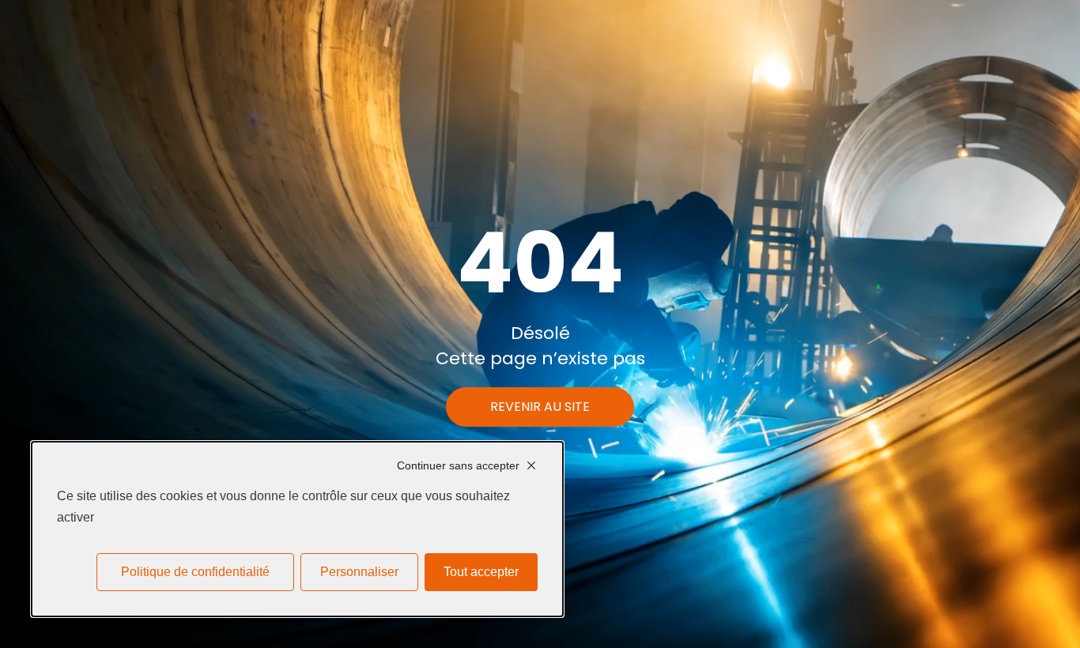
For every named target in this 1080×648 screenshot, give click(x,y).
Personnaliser (359, 571)
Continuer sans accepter (458, 465)
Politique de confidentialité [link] (195, 571)
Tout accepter (481, 571)
